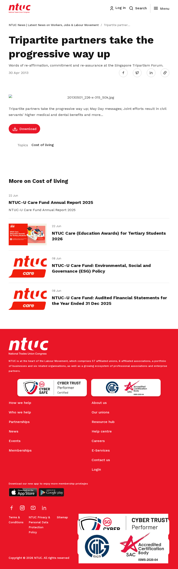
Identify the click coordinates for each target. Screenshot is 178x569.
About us (99, 403)
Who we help (20, 412)
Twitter (139, 72)
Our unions (100, 412)
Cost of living (42, 145)
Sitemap (62, 517)
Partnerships (19, 422)
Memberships (20, 450)
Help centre (102, 431)
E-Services (101, 450)
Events (14, 441)
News (13, 431)
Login (96, 469)
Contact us (101, 460)
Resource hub (103, 422)
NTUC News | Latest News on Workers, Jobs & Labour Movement (54, 25)
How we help (20, 403)
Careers (98, 441)
